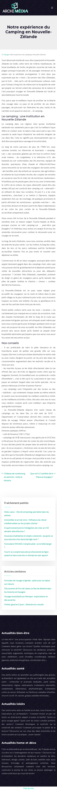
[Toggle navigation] (52, 8)
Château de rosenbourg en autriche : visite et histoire (14, 477)
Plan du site (28, 788)
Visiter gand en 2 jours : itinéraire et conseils (24, 604)
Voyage (6, 54)
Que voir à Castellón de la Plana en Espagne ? (41, 475)
